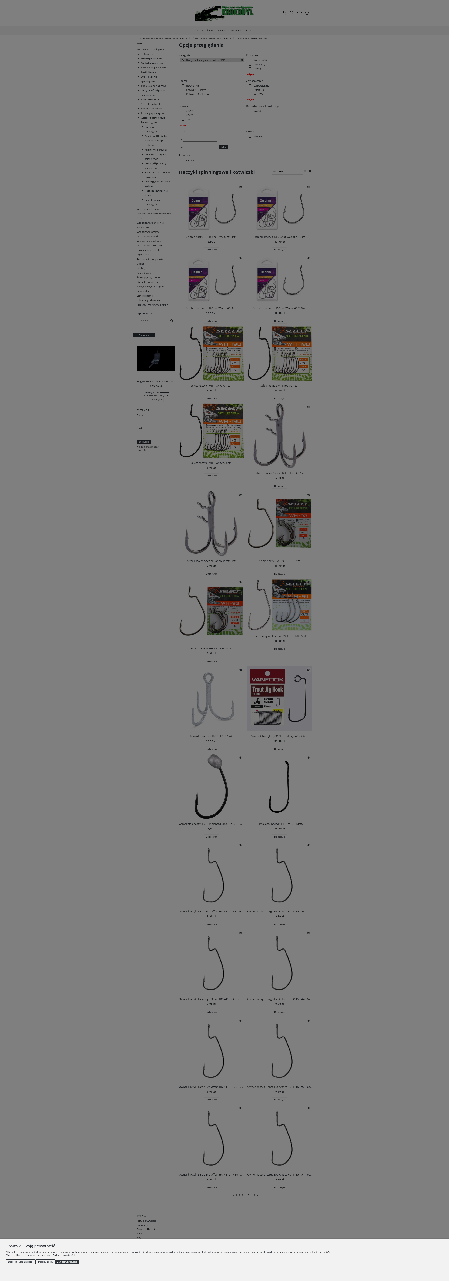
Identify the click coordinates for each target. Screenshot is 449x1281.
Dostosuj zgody (45, 1262)
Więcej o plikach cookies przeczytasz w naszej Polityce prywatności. (40, 1255)
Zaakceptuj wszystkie (67, 1262)
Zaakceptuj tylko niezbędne (21, 1262)
